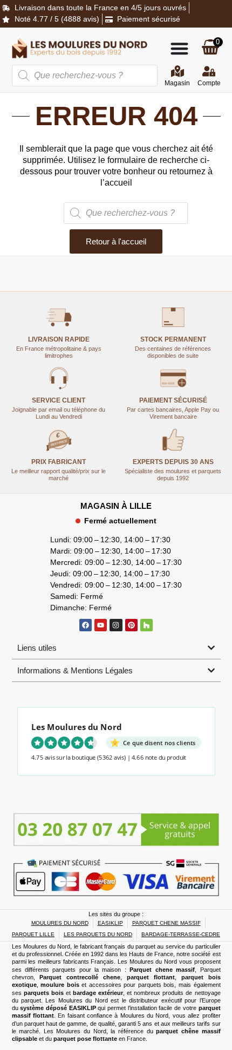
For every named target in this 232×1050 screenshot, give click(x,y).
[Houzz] (146, 625)
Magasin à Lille (116, 505)
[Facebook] (85, 625)
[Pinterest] (131, 625)
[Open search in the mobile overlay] (85, 75)
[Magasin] (177, 71)
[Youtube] (100, 625)
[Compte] (208, 71)
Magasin (177, 83)
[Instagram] (116, 625)
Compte (209, 83)
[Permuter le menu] (179, 48)
